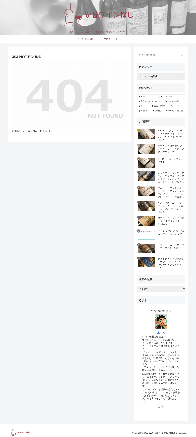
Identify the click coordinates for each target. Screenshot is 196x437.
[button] (182, 55)
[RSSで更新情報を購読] (163, 407)
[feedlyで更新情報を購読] (159, 407)
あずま (161, 332)
